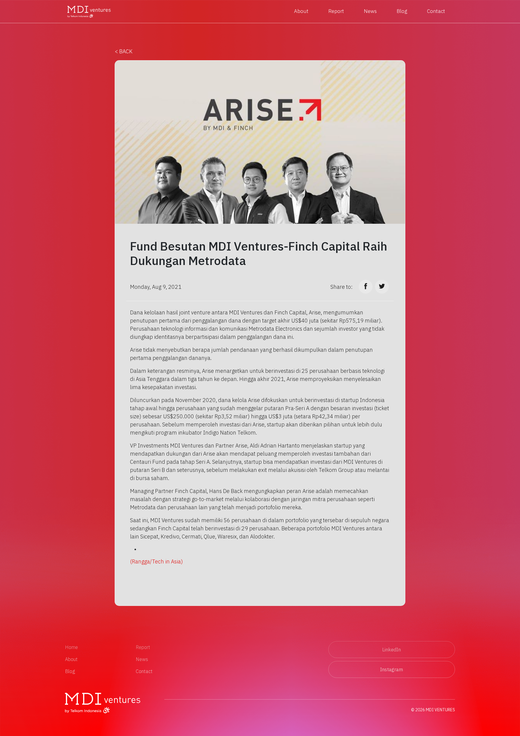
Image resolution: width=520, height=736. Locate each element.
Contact (436, 11)
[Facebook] (366, 287)
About (301, 11)
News (370, 11)
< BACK (123, 51)
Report (336, 11)
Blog (402, 11)
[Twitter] (382, 287)
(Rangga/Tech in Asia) (156, 561)
